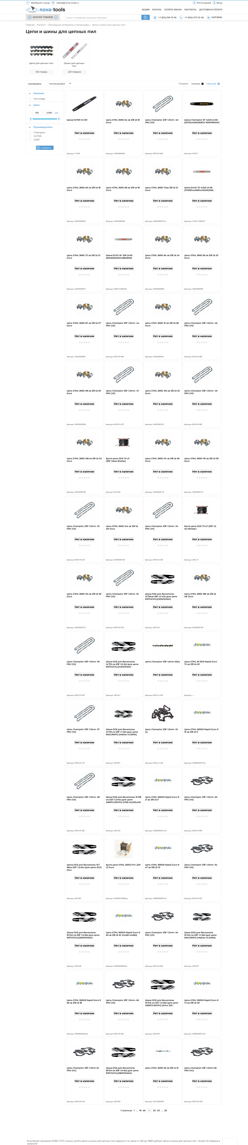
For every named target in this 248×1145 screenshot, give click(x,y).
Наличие (38, 93)
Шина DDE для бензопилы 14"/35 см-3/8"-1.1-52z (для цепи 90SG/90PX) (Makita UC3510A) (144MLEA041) (122, 733)
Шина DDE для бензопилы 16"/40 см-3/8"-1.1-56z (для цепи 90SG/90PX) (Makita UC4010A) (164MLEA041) (200, 936)
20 (144, 1110)
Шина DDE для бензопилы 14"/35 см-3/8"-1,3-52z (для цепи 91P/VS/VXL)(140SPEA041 (122, 664)
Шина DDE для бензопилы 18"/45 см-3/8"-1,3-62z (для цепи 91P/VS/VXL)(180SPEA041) (122, 1070)
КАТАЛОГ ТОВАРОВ (43, 17)
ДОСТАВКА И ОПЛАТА (210, 9)
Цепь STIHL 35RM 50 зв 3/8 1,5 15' (162, 1068)
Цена (36, 105)
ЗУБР (37, 139)
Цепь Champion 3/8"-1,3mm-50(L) (162, 661)
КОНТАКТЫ (190, 9)
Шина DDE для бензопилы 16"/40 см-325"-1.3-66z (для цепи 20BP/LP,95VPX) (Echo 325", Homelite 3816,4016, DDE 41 (161, 1004)
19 (140, 1110)
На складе (39, 98)
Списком (195, 84)
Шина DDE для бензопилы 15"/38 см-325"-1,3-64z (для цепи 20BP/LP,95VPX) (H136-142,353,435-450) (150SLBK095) (123, 801)
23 (158, 1110)
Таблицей (211, 84)
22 (154, 1110)
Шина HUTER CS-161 (77, 120)
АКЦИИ (146, 9)
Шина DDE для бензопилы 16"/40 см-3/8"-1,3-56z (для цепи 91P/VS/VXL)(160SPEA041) (83, 935)
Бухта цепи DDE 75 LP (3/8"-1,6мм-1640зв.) (117, 459)
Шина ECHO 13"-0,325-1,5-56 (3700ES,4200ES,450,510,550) (198, 189)
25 (165, 1110)
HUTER (37, 136)
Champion (39, 132)
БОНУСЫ (156, 9)
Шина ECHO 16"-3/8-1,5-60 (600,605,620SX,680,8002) (119, 256)
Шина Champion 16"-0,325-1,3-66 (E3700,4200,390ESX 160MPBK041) (201, 121)
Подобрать (46, 147)
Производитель (42, 127)
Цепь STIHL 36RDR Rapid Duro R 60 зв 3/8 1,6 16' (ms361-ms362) (123, 933)
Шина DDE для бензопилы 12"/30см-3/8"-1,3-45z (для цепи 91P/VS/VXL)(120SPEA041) (161, 596)
